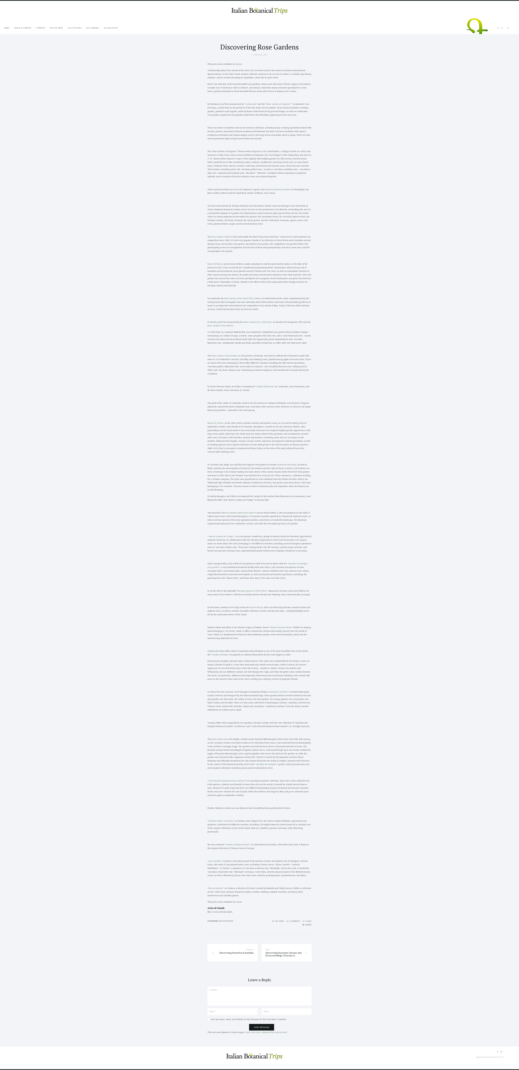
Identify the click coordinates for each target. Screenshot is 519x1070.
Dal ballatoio (111, 28)
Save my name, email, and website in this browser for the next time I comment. (249, 1019)
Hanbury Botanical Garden (277, 189)
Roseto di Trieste (215, 423)
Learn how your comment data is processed (266, 1032)
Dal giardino (92, 28)
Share (308, 925)
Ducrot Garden (215, 888)
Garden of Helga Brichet (237, 844)
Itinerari (40, 28)
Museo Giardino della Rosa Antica (238, 513)
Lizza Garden (214, 861)
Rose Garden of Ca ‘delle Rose (258, 322)
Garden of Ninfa (220, 655)
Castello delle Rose (265, 386)
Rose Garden (218, 739)
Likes (308, 921)
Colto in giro (75, 28)
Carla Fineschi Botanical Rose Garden (226, 781)
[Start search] (508, 28)
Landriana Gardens (278, 692)
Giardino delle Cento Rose (220, 821)
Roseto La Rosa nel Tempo (221, 536)
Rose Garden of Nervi (222, 237)
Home (6, 28)
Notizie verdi (56, 28)
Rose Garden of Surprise (278, 104)
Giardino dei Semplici (266, 764)
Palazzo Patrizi (256, 607)
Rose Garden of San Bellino (220, 326)
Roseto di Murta (215, 264)
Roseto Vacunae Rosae (281, 627)
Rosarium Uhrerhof (286, 465)
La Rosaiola (250, 104)
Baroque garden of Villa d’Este (251, 591)
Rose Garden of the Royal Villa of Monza (243, 298)
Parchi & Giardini (22, 28)
